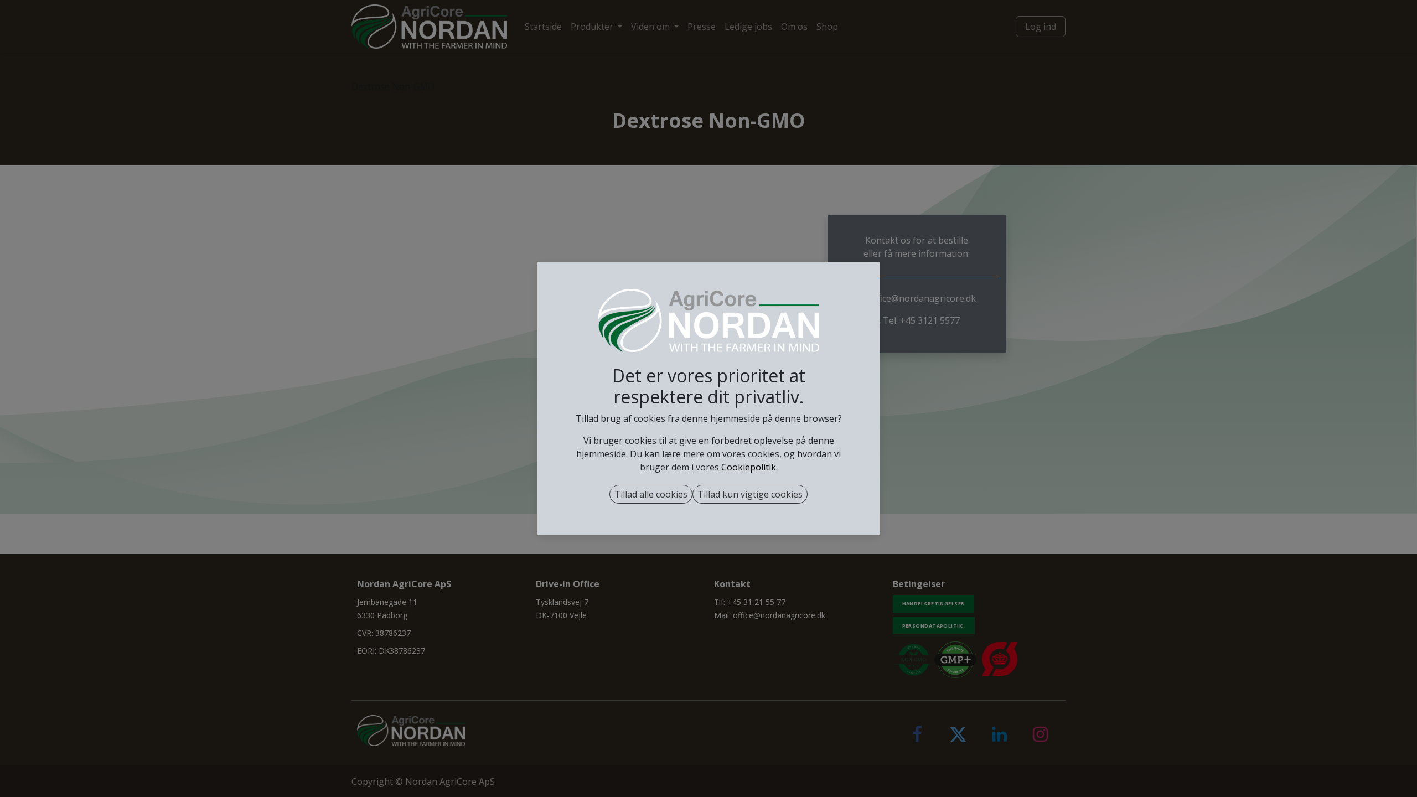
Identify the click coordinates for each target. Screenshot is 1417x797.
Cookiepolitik (748, 467)
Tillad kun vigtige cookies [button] (750, 494)
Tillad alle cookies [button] (650, 494)
